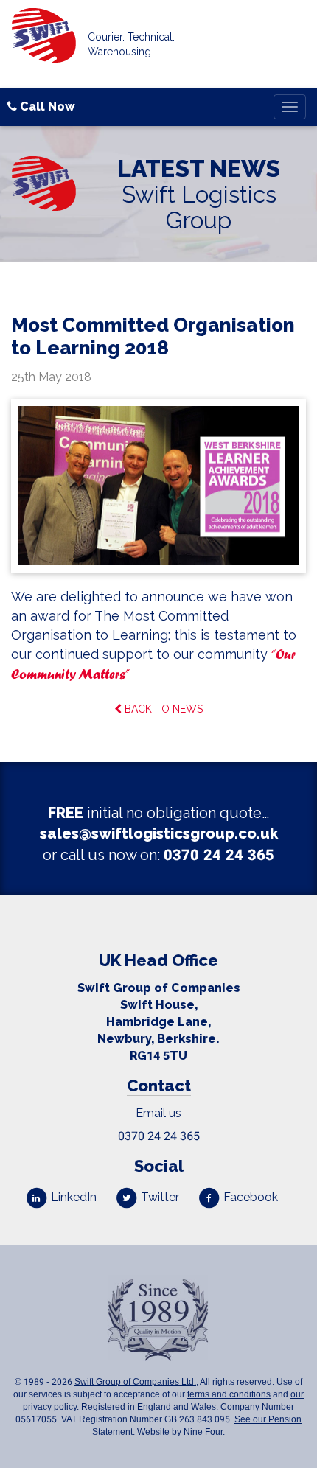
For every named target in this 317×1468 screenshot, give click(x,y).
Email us (158, 1113)
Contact (159, 1085)
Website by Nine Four (180, 1432)
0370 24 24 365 (219, 855)
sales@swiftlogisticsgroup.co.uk (159, 833)
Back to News (162, 709)
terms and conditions (229, 1394)
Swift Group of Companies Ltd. (135, 1382)
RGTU (158, 1056)
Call (46, 106)
